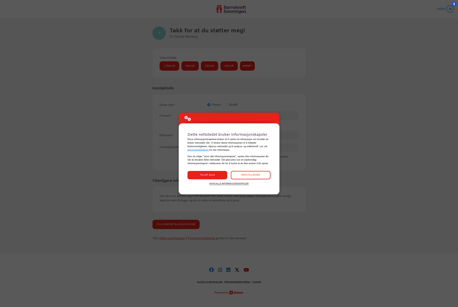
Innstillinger (250, 174)
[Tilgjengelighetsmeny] (454, 4)
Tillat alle (207, 174)
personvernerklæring (198, 150)
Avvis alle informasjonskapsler (229, 183)
